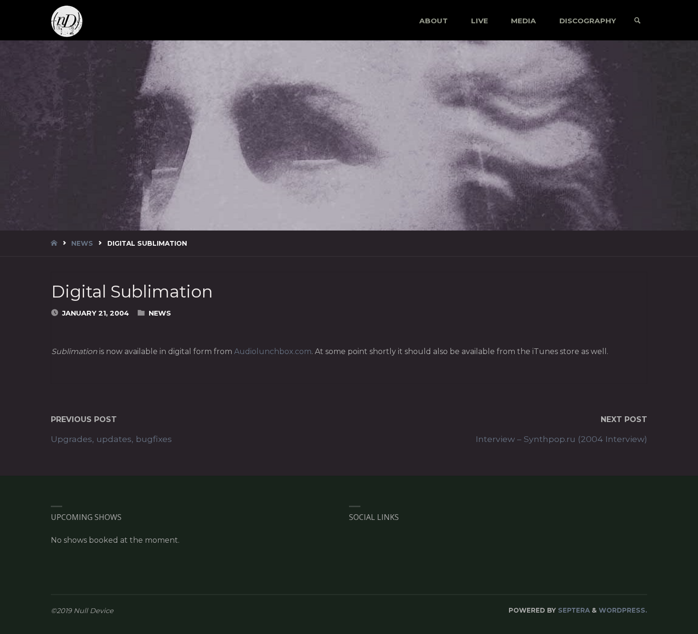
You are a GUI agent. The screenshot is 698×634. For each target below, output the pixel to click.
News (82, 243)
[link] (637, 20)
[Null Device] (67, 20)
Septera (573, 610)
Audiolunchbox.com (272, 351)
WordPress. (623, 610)
